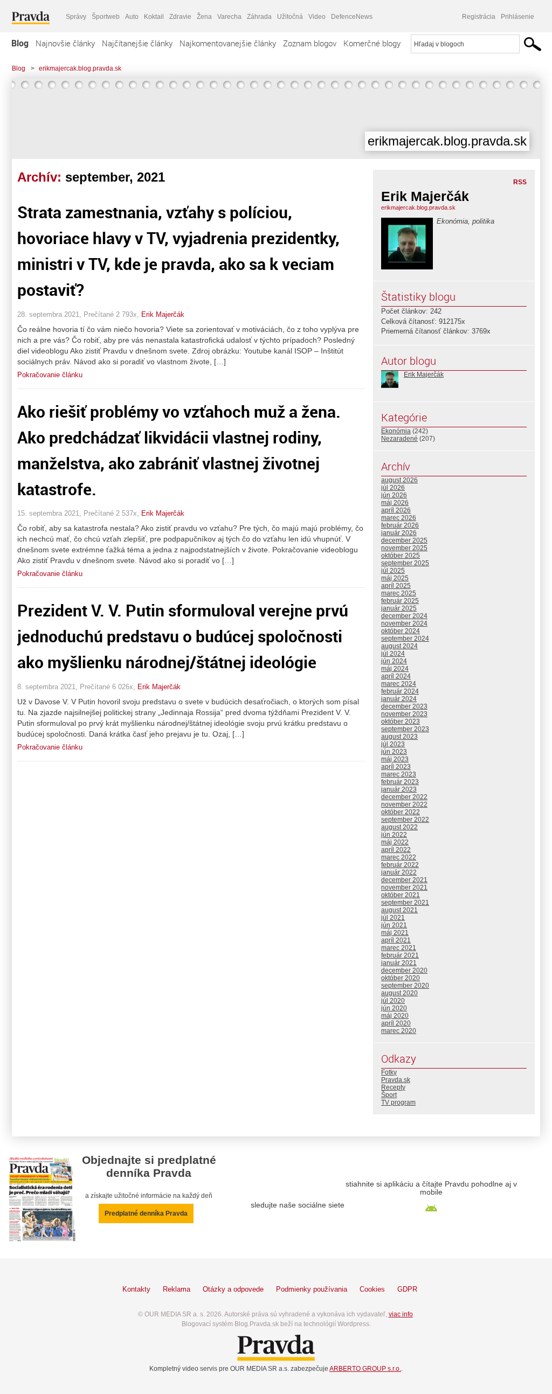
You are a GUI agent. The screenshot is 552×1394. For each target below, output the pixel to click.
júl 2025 (393, 570)
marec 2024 (398, 684)
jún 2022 (394, 834)
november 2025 (404, 548)
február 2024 (400, 691)
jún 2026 (394, 495)
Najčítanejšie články (137, 43)
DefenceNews (351, 16)
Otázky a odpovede (233, 1289)
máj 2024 (395, 668)
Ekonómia (396, 431)
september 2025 (405, 563)
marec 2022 (398, 857)
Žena (204, 16)
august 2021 (399, 910)
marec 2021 (398, 948)
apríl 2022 (396, 850)
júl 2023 (393, 744)
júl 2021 (393, 917)
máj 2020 (395, 1016)
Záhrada (259, 16)
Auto (132, 16)
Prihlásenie (517, 16)
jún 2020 (394, 1008)
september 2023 (405, 729)
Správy (76, 16)
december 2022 (404, 797)
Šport (389, 1095)
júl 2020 (393, 1000)
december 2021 (404, 880)
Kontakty (136, 1289)
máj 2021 (395, 933)
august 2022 (399, 827)
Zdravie (180, 16)
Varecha (229, 16)
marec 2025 (398, 593)
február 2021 (400, 955)
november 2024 (404, 623)
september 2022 (405, 819)
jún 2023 (394, 751)
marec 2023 (398, 774)
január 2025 (399, 608)
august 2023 (399, 736)
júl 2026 (393, 487)
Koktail (154, 16)
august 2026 (399, 480)
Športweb (106, 16)
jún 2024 (394, 661)
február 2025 (400, 601)
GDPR (407, 1289)
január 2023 (399, 789)
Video (317, 16)
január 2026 (399, 533)
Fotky (389, 1072)
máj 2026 (395, 503)
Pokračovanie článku (49, 375)
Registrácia (478, 16)
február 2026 (400, 525)
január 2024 (399, 699)
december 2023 (404, 706)
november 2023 (404, 714)
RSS (520, 182)
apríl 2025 (396, 585)
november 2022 (404, 804)
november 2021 (404, 887)
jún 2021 (394, 925)
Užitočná (290, 16)
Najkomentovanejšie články (228, 43)
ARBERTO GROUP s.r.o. (365, 1368)
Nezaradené (399, 438)
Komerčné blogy (372, 43)
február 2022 (400, 865)
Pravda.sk (395, 1080)
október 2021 (400, 895)
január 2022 (399, 872)
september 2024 (405, 638)
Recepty (393, 1087)
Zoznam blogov (309, 43)
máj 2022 (395, 842)
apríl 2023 (396, 767)
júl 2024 (393, 653)
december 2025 (404, 540)
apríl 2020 (396, 1023)
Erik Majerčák (162, 314)
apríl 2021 (396, 940)
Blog (20, 43)
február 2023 (400, 782)
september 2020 (405, 985)
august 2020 (399, 993)
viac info (401, 1314)
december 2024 (404, 616)
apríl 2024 (396, 676)
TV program (398, 1102)
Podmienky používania (311, 1289)
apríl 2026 (396, 510)
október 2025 (400, 555)
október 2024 (400, 631)
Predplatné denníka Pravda (146, 1213)
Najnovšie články (65, 43)
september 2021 (405, 902)
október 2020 (400, 978)
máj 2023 (395, 759)
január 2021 (399, 963)
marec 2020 (398, 1031)
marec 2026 (398, 518)
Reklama (176, 1289)
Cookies (372, 1289)
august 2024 (399, 646)
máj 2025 (395, 578)
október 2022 (400, 812)
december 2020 (404, 970)
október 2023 (400, 721)
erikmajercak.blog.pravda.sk (80, 68)
